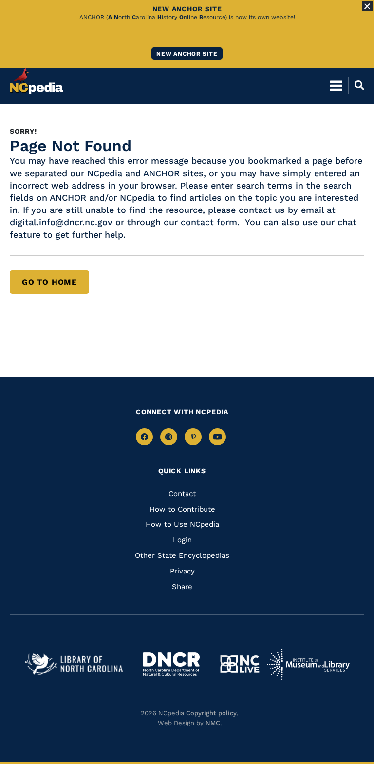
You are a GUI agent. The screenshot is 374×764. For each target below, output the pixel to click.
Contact (182, 493)
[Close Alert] (367, 6)
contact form (209, 222)
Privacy (182, 571)
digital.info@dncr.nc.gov (61, 222)
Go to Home (49, 281)
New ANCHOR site (187, 53)
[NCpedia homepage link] (36, 81)
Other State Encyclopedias (182, 555)
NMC (213, 722)
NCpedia (104, 173)
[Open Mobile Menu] (336, 85)
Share (182, 586)
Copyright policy (211, 713)
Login (182, 539)
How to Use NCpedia (182, 524)
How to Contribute (182, 509)
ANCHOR (161, 173)
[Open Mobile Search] (356, 85)
